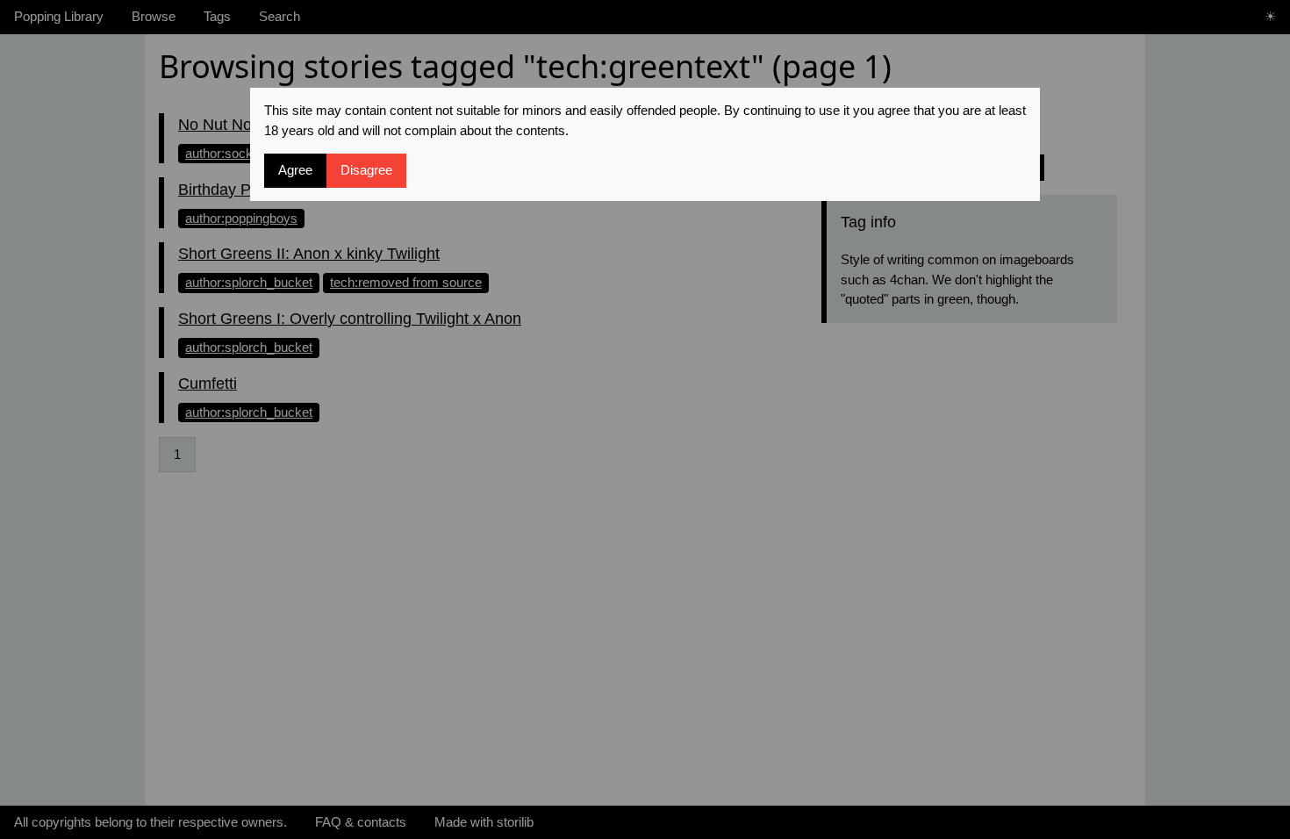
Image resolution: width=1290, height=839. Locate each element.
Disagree (366, 169)
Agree (295, 169)
